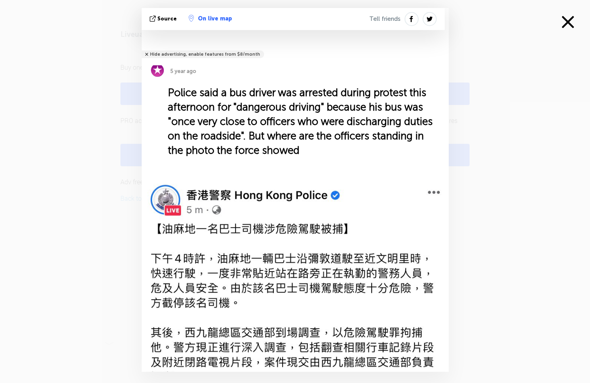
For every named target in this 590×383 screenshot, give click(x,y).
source (167, 19)
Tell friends (385, 18)
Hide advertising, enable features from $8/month (205, 54)
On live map (215, 18)
